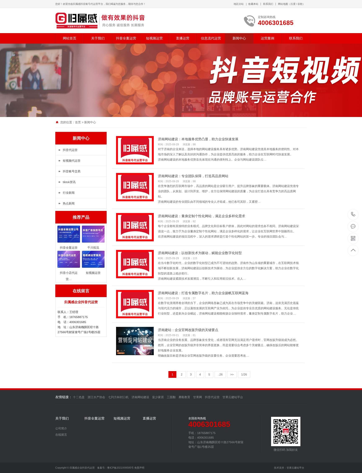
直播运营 (182, 38)
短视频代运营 (71, 160)
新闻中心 (239, 38)
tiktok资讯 (69, 182)
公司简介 (61, 428)
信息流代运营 (211, 38)
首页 (78, 122)
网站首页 (69, 38)
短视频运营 (154, 38)
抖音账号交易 (71, 171)
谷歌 (300, 4)
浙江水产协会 (96, 397)
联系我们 (268, 4)
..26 (220, 374)
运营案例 (267, 38)
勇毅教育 (184, 397)
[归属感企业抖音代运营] (101, 20)
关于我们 (98, 38)
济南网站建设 (140, 397)
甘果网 (197, 397)
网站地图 (283, 4)
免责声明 (139, 467)
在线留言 (61, 434)
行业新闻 (69, 192)
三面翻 (171, 397)
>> (232, 374)
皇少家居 (158, 397)
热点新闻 (69, 203)
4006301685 (353, 214)
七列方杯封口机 (118, 397)
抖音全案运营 (126, 38)
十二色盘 (79, 397)
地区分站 (239, 4)
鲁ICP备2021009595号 (120, 467)
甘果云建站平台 (232, 397)
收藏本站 (253, 4)
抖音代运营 (70, 150)
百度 (293, 4)
